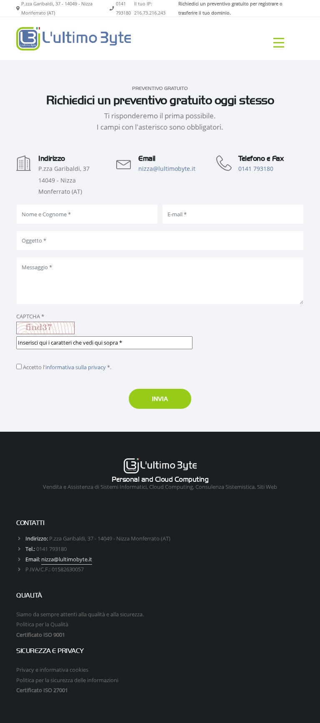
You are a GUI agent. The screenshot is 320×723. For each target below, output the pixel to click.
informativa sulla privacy (75, 367)
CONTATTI (30, 522)
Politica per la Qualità (42, 624)
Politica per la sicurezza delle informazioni (67, 680)
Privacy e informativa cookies (52, 669)
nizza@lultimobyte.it (166, 169)
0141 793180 (255, 169)
